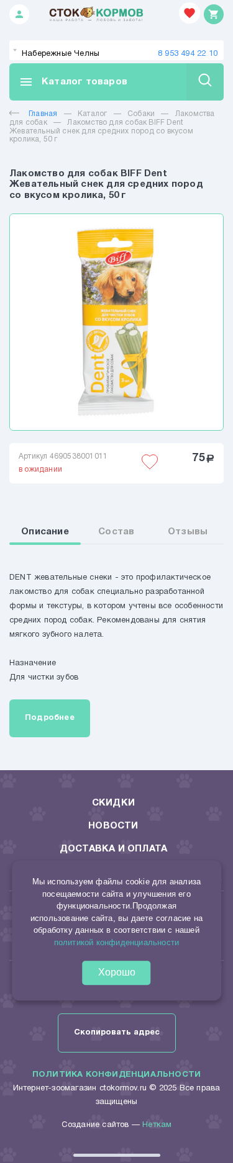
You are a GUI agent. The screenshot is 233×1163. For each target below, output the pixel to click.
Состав (116, 532)
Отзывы (188, 532)
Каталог (92, 113)
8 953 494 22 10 (187, 54)
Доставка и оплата (113, 849)
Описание (45, 532)
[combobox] (116, 50)
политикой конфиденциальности (117, 942)
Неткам (156, 1125)
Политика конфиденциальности (116, 1075)
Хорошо (116, 972)
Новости (113, 826)
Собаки (141, 113)
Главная (43, 113)
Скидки (113, 803)
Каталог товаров (73, 81)
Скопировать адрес (117, 1032)
